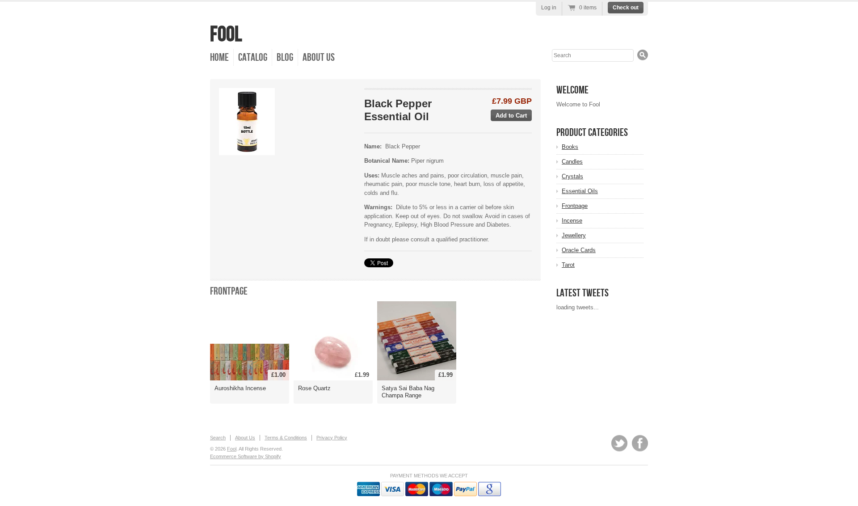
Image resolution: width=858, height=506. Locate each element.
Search (218, 437)
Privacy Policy (331, 437)
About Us (319, 57)
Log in (548, 7)
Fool (226, 34)
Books (570, 146)
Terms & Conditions (286, 437)
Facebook (640, 443)
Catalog (252, 57)
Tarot (568, 264)
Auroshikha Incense (240, 388)
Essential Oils (580, 191)
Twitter (619, 443)
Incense (572, 220)
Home (219, 57)
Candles (572, 161)
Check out (626, 7)
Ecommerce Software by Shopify (245, 456)
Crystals (572, 176)
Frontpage (229, 291)
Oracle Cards (579, 250)
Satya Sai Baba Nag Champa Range (408, 392)
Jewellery (574, 235)
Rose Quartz (314, 388)
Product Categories (592, 132)
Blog (285, 57)
